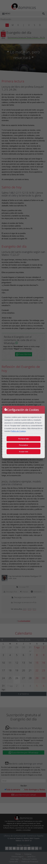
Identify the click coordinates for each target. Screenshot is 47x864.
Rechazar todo (23, 439)
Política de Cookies (18, 431)
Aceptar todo (23, 452)
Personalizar (23, 445)
